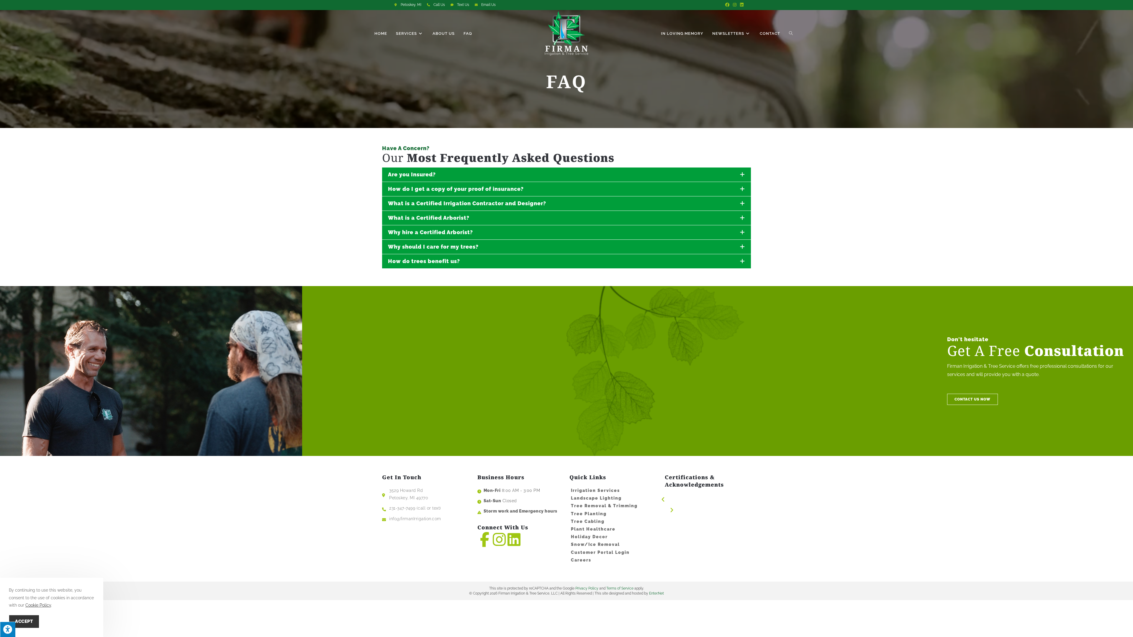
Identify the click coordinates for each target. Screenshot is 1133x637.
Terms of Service (619, 588)
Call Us (439, 5)
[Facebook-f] (484, 539)
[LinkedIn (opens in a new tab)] (741, 5)
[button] (972, 399)
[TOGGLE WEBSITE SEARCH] (791, 33)
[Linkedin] (514, 539)
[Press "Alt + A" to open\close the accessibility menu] (7, 629)
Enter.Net (656, 593)
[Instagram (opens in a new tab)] (734, 5)
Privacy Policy (586, 588)
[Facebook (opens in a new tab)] (727, 5)
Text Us (463, 5)
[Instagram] (499, 539)
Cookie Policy (38, 605)
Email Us (488, 5)
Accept (24, 621)
